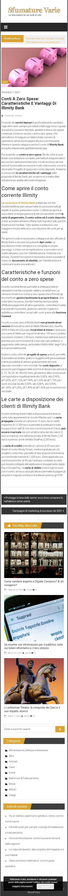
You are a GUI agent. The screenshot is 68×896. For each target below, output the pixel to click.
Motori (12, 789)
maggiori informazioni (22, 886)
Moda (12, 783)
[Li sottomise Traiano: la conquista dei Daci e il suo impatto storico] (34, 680)
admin (28, 653)
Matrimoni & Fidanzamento (24, 778)
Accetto (45, 886)
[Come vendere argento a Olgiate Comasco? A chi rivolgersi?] (34, 554)
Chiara (29, 590)
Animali (13, 761)
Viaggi (12, 795)
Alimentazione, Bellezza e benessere (28, 750)
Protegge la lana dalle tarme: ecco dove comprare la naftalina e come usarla (33, 499)
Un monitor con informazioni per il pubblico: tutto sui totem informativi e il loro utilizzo (33, 646)
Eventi (12, 772)
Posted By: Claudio (13, 115)
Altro (5, 82)
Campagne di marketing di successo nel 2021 (37, 510)
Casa (12, 767)
